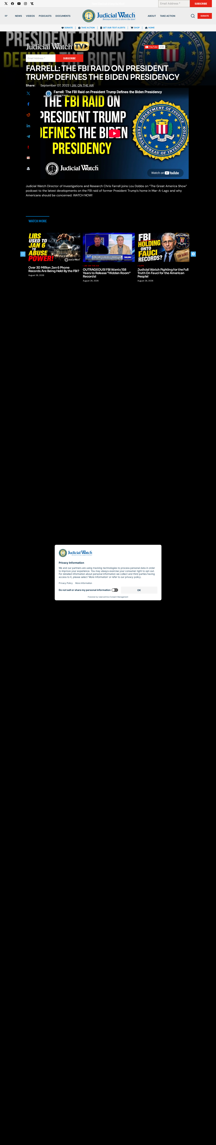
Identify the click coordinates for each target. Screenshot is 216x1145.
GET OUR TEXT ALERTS (114, 27)
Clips (141, 266)
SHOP (137, 27)
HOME (151, 27)
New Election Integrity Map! (108, 3)
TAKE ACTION (88, 27)
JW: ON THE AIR (83, 85)
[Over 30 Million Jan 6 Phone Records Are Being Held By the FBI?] (54, 247)
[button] (6, 16)
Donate (205, 16)
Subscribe (201, 3)
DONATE (69, 27)
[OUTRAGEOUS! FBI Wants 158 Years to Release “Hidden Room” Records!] (109, 247)
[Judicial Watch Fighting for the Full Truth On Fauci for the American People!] (163, 247)
